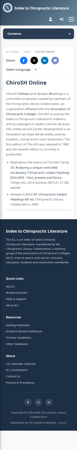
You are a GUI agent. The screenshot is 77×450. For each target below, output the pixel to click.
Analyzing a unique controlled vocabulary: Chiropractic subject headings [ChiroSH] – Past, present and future (40, 172)
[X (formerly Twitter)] (38, 402)
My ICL (10, 286)
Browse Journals (16, 292)
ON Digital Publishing (42, 422)
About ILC (12, 305)
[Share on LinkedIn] (44, 60)
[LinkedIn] (49, 402)
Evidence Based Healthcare (24, 331)
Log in (62, 422)
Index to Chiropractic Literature (42, 8)
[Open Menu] (71, 19)
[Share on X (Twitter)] (34, 60)
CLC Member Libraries (21, 364)
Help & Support (16, 299)
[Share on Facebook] (23, 60)
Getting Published (17, 325)
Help (27, 51)
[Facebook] (28, 402)
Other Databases (17, 344)
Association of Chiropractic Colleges (46, 253)
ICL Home (12, 51)
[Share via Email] (55, 60)
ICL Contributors (16, 370)
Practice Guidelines (18, 337)
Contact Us (13, 376)
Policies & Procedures (20, 382)
